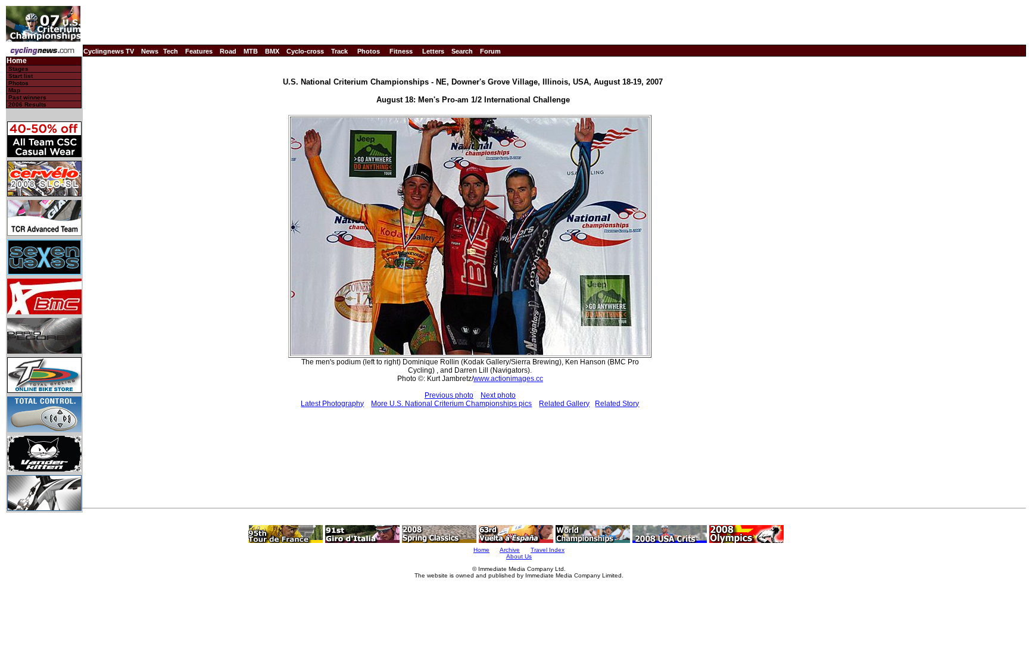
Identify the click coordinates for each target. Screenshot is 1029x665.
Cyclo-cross (305, 51)
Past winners (27, 97)
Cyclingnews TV (108, 51)
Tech (170, 51)
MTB (251, 51)
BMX (272, 51)
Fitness (401, 51)
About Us (519, 556)
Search (462, 51)
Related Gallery (564, 403)
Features (199, 51)
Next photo (498, 395)
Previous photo (449, 395)
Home (17, 61)
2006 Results (27, 104)
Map (14, 90)
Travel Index (548, 550)
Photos (368, 51)
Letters (433, 51)
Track (339, 51)
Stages (18, 68)
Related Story (617, 403)
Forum (490, 51)
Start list (20, 76)
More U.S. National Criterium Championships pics (451, 403)
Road (228, 51)
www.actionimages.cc (508, 378)
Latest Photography (332, 403)
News (149, 51)
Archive (510, 550)
